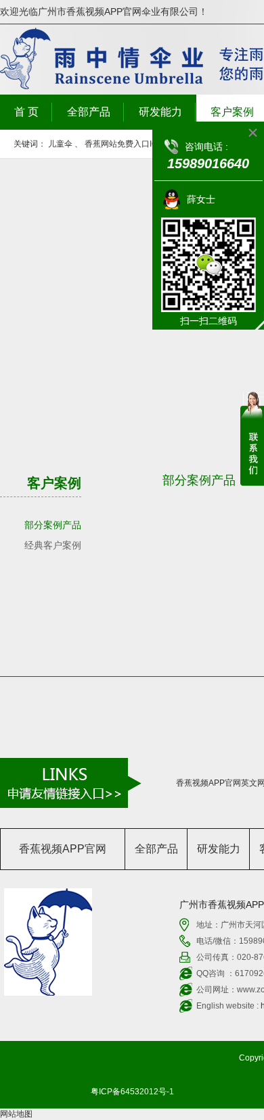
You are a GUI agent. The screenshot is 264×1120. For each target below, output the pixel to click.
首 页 (26, 112)
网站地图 (16, 1114)
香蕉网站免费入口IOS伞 (128, 144)
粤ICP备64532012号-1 (132, 1091)
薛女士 (201, 199)
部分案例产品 (52, 524)
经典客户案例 (52, 545)
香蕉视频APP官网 (62, 849)
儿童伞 (60, 144)
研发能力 (160, 112)
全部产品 (88, 112)
